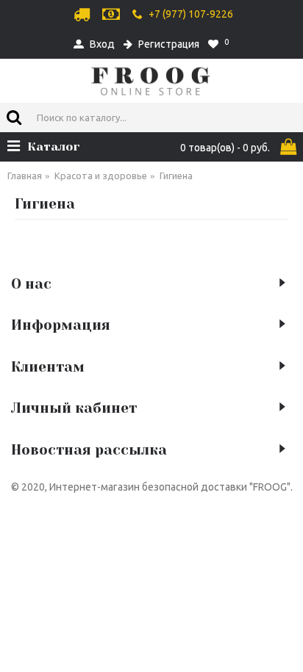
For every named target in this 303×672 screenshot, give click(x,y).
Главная (24, 175)
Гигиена (176, 175)
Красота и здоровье (100, 175)
